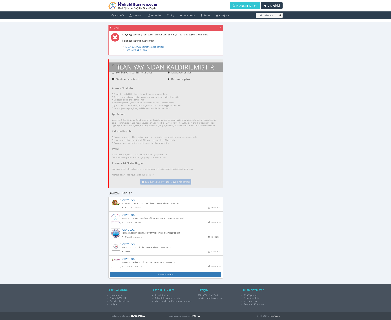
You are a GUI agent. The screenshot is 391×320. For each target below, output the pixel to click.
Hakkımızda (116, 295)
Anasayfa (119, 15)
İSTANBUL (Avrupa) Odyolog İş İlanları (144, 46)
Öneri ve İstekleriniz (120, 301)
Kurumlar (137, 15)
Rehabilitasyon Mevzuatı (167, 298)
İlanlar (206, 15)
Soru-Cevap (189, 15)
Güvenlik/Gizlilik (118, 298)
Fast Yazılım (275, 316)
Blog (171, 15)
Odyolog (128, 200)
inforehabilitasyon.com (210, 298)
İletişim (113, 304)
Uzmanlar (156, 15)
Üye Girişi (273, 5)
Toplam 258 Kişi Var (254, 304)
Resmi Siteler (161, 295)
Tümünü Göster (166, 274)
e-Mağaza (223, 15)
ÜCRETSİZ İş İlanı (246, 5)
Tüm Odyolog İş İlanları (137, 49)
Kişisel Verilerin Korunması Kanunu (173, 301)
